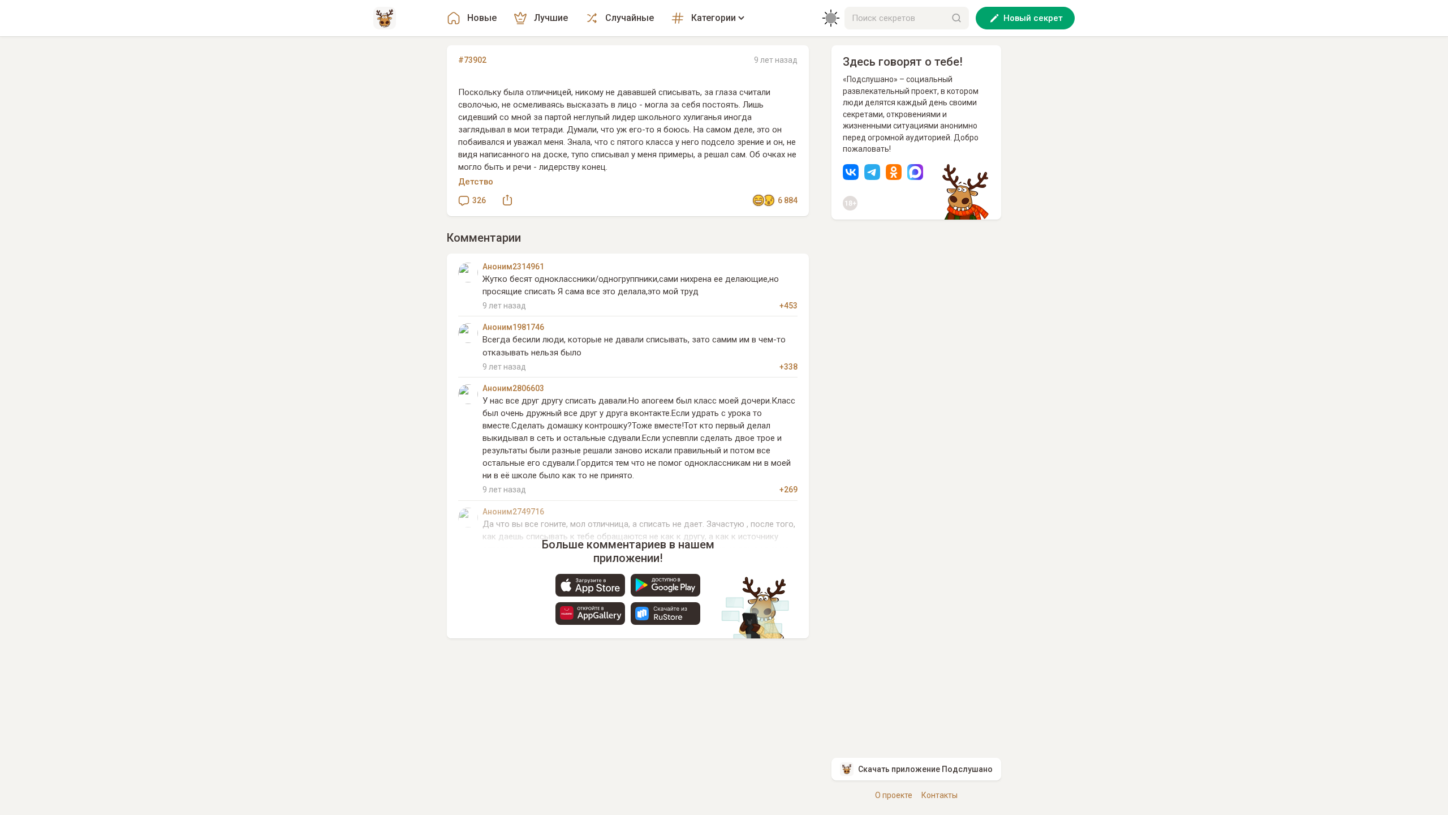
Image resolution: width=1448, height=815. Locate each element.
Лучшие (551, 17)
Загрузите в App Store (590, 585)
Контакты (939, 795)
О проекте (893, 795)
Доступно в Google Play (665, 585)
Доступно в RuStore (665, 613)
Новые (482, 17)
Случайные (629, 17)
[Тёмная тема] (831, 18)
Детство (475, 182)
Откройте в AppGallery (590, 613)
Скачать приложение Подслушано (925, 769)
